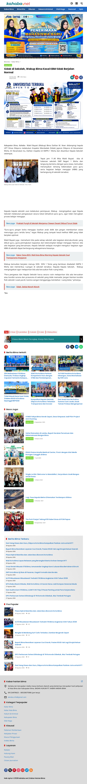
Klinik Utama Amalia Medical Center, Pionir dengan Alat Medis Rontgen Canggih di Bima (51, 453)
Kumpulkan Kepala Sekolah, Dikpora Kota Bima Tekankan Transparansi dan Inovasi (43, 401)
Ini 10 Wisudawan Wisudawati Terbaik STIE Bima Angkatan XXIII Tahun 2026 (37, 578)
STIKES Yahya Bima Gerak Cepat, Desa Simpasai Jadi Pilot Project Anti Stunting (53, 417)
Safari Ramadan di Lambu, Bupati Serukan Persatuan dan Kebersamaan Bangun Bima (49, 434)
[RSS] (31, 770)
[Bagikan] (81, 77)
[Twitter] (72, 347)
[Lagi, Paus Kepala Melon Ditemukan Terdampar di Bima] (14, 499)
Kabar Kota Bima (11, 369)
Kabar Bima (8, 65)
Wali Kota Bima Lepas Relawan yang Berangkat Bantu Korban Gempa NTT (36, 561)
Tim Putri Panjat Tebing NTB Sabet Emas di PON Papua (48, 519)
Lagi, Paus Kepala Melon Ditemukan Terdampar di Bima (48, 497)
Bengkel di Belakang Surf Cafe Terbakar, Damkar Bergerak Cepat (42, 633)
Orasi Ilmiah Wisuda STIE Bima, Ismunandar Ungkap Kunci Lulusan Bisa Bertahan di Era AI (42, 567)
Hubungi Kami (9, 753)
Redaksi (7, 750)
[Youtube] (22, 770)
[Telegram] (77, 347)
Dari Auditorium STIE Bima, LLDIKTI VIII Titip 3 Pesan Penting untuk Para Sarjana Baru (40, 590)
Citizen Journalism (11, 760)
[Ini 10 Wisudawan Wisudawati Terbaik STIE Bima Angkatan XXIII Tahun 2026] (8, 622)
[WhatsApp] (81, 347)
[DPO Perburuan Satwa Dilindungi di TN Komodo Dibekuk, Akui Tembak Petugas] (8, 655)
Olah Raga (8, 721)
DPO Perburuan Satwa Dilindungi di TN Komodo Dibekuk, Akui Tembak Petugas (38, 596)
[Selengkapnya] (82, 681)
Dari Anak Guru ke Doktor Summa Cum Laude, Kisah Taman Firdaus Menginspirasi (70, 401)
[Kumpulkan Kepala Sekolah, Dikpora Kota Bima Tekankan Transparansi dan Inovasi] (43, 389)
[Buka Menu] (76, 3)
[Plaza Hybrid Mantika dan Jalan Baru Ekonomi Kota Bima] (8, 612)
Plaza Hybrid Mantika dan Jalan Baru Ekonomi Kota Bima (29, 555)
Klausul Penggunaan (12, 737)
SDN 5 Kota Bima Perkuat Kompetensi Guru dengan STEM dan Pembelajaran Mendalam (41, 375)
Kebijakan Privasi (10, 733)
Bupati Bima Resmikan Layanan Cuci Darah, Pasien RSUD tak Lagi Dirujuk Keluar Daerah (42, 549)
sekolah (33, 332)
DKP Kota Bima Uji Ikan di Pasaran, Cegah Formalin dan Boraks (31, 572)
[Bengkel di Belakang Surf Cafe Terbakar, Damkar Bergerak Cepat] (8, 633)
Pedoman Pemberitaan (12, 730)
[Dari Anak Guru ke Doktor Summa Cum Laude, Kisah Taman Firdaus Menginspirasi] (70, 389)
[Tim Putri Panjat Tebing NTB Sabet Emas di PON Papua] (14, 521)
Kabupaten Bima (10, 717)
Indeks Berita (9, 740)
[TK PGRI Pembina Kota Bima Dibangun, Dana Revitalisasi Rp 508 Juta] (70, 363)
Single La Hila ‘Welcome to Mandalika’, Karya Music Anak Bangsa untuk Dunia (52, 475)
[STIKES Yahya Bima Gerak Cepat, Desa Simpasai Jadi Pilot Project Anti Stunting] (14, 420)
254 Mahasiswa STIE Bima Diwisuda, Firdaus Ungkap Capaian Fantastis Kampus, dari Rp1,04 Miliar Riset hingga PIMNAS (16, 375)
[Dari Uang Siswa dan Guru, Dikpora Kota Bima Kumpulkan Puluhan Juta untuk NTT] (8, 666)
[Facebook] (68, 347)
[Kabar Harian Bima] (18, 3)
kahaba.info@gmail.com (17, 697)
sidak (42, 332)
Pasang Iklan (9, 757)
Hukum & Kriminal (11, 714)
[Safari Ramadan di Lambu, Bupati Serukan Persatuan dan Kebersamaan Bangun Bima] (14, 436)
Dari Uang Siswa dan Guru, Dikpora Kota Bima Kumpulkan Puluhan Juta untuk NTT (39, 543)
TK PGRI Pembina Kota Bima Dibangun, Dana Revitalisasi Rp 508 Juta (69, 375)
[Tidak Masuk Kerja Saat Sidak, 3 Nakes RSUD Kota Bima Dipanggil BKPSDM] (16, 388)
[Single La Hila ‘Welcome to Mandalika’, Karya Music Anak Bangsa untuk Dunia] (14, 477)
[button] (71, 3)
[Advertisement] (30, 137)
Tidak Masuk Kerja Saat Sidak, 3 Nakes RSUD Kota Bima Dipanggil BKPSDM (16, 398)
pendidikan (23, 332)
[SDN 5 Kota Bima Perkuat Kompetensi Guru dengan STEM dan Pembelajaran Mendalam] (43, 363)
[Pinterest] (14, 770)
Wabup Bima (52, 332)
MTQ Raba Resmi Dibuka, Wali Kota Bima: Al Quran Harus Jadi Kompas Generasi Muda (41, 584)
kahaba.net (12, 76)
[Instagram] (18, 770)
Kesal (13, 332)
